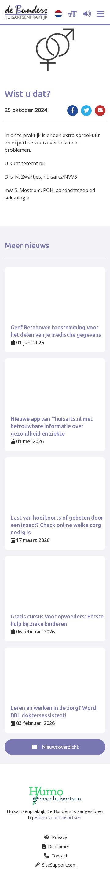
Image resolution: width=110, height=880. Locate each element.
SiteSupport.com (59, 865)
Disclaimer (58, 846)
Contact (59, 855)
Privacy (59, 837)
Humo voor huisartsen (57, 817)
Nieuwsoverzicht (60, 747)
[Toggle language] (58, 13)
